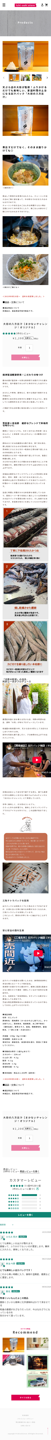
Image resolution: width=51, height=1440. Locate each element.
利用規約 (25, 1415)
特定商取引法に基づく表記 (25, 1422)
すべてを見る (25, 1397)
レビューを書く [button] (25, 1214)
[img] (6, 1232)
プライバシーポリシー (25, 1419)
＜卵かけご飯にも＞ (11, 287)
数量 (20, 347)
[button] (9, 333)
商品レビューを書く (29, 1171)
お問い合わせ (25, 1426)
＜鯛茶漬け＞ (8, 187)
